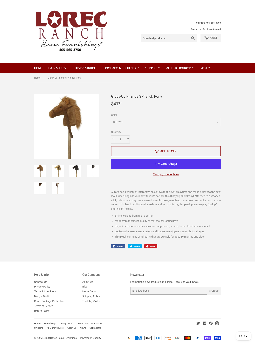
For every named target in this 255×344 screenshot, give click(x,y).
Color (114, 114)
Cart (213, 37)
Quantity (116, 132)
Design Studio (85, 68)
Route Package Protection (49, 301)
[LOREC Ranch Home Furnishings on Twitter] (198, 323)
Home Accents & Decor (120, 68)
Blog (85, 286)
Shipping (151, 68)
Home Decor (89, 291)
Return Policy (41, 310)
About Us (87, 281)
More (204, 68)
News (83, 327)
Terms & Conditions (45, 291)
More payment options (166, 174)
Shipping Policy (91, 296)
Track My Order (91, 301)
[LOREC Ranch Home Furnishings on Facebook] (204, 323)
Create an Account (212, 29)
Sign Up (213, 290)
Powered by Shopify (90, 338)
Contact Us (40, 281)
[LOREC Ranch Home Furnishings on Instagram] (217, 323)
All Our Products (179, 68)
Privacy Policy (42, 286)
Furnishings (57, 68)
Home (38, 68)
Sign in (194, 29)
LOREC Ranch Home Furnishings (59, 338)
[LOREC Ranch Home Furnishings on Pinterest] (211, 323)
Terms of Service (43, 306)
